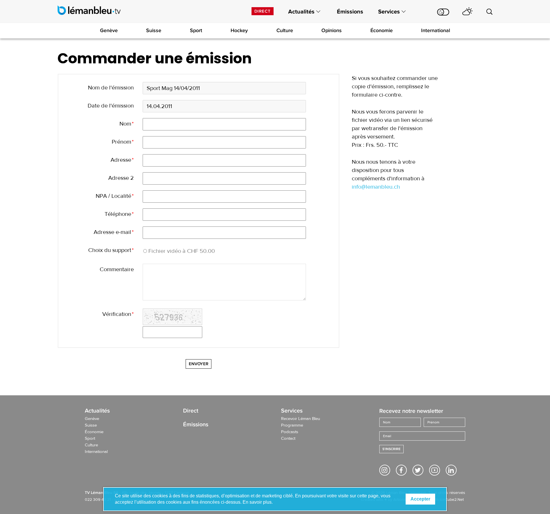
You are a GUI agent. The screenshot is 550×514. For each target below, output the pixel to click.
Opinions (331, 30)
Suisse (153, 30)
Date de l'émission (111, 105)
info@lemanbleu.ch (376, 186)
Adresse (122, 159)
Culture (284, 30)
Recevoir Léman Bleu (300, 418)
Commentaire (117, 269)
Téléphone (119, 214)
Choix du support (111, 250)
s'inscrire (391, 449)
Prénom (123, 141)
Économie (381, 30)
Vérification (118, 314)
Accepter (420, 499)
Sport (196, 30)
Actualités (301, 11)
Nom (126, 123)
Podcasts (289, 432)
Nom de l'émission (111, 87)
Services (389, 11)
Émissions (350, 11)
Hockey (239, 30)
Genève (109, 30)
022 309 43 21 (98, 499)
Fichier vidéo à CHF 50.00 (181, 251)
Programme (292, 425)
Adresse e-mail (114, 232)
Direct (262, 11)
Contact (288, 438)
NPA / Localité (115, 196)
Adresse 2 (121, 177)
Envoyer (198, 363)
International (435, 30)
